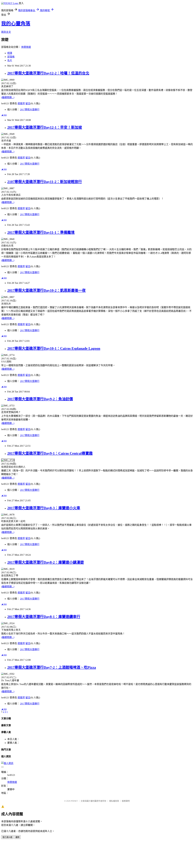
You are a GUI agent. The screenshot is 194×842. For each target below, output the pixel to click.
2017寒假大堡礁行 (29, 109)
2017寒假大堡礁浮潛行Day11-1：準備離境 (41, 232)
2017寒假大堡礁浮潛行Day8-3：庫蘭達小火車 (43, 508)
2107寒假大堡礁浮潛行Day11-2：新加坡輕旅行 (44, 182)
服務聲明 (126, 801)
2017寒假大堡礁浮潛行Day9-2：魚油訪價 (40, 399)
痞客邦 (21, 103)
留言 (27, 103)
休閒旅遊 (26, 47)
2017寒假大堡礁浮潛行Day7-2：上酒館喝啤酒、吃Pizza (51, 667)
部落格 (11, 56)
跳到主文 (6, 32)
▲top (4, 115)
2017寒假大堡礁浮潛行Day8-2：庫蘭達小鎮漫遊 (45, 562)
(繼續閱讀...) (7, 97)
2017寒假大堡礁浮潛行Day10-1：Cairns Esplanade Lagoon (53, 348)
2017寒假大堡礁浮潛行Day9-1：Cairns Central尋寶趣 (50, 453)
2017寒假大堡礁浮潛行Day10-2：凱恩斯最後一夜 (46, 290)
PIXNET (74, 801)
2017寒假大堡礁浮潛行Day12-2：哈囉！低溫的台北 (48, 73)
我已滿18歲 (7, 837)
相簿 (9, 53)
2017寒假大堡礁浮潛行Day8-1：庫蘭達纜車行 (43, 617)
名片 (9, 60)
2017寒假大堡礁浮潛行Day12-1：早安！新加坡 (44, 127)
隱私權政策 (114, 801)
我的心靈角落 (15, 23)
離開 (17, 837)
